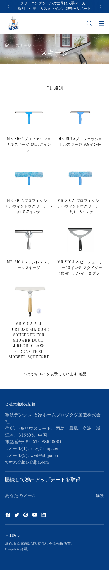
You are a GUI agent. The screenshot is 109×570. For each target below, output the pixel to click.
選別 (58, 88)
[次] (100, 6)
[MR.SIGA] (13, 23)
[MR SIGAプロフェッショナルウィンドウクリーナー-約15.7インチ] (29, 178)
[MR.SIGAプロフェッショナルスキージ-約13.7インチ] (29, 116)
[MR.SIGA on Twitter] (17, 516)
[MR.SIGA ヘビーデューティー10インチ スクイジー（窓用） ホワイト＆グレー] (80, 240)
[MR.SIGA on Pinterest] (26, 516)
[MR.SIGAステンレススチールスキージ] (29, 240)
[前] (8, 6)
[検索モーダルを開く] (89, 23)
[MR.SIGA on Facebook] (8, 516)
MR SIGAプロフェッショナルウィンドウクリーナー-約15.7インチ (29, 206)
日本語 (10, 536)
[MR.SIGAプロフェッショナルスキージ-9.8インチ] (80, 116)
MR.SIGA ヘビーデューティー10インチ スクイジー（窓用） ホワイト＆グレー (80, 268)
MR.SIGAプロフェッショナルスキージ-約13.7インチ (29, 144)
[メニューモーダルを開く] (101, 23)
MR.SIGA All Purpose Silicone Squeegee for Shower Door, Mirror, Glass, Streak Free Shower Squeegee (28, 340)
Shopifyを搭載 (16, 549)
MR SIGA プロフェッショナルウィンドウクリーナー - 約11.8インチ (80, 206)
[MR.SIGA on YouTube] (35, 516)
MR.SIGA (39, 544)
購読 (100, 496)
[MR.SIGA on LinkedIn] (44, 516)
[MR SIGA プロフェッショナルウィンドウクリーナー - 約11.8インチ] (80, 178)
